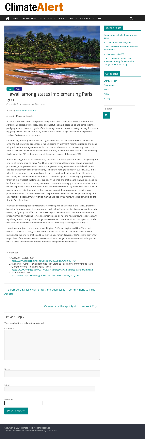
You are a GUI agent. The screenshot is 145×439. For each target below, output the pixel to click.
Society (63, 18)
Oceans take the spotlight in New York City (72, 306)
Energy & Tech (47, 18)
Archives (85, 18)
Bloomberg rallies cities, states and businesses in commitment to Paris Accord (49, 291)
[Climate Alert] (7, 18)
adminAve (26, 104)
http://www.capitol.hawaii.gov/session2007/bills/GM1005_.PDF (44, 260)
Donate (97, 18)
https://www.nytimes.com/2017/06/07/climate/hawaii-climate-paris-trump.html (52, 269)
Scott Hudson (22, 110)
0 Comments (39, 104)
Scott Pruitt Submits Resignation (118, 42)
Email (6, 384)
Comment (9, 328)
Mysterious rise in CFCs (114, 54)
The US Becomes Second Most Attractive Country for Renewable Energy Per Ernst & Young (119, 61)
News (15, 18)
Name (7, 368)
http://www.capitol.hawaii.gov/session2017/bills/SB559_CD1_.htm (45, 275)
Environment (29, 18)
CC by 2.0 (34, 110)
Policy (73, 18)
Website (8, 399)
